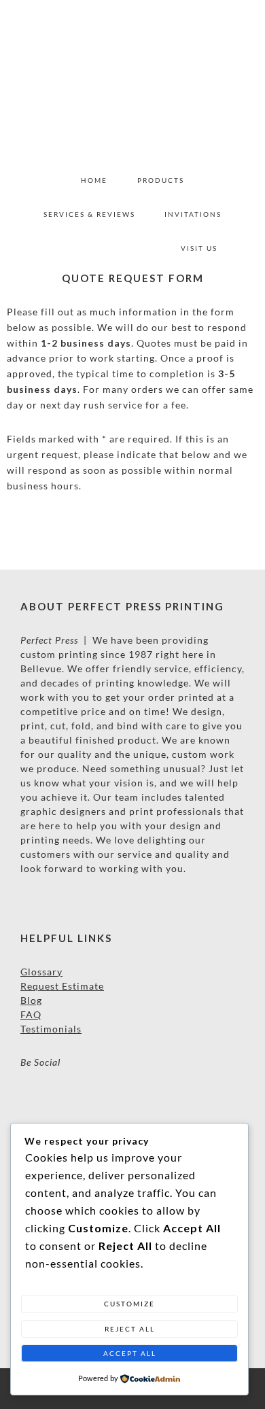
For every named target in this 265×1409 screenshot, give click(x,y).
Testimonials (51, 1028)
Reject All (130, 1329)
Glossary (41, 971)
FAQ (30, 1014)
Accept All (129, 1353)
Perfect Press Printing (133, 82)
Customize (129, 1304)
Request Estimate (62, 986)
